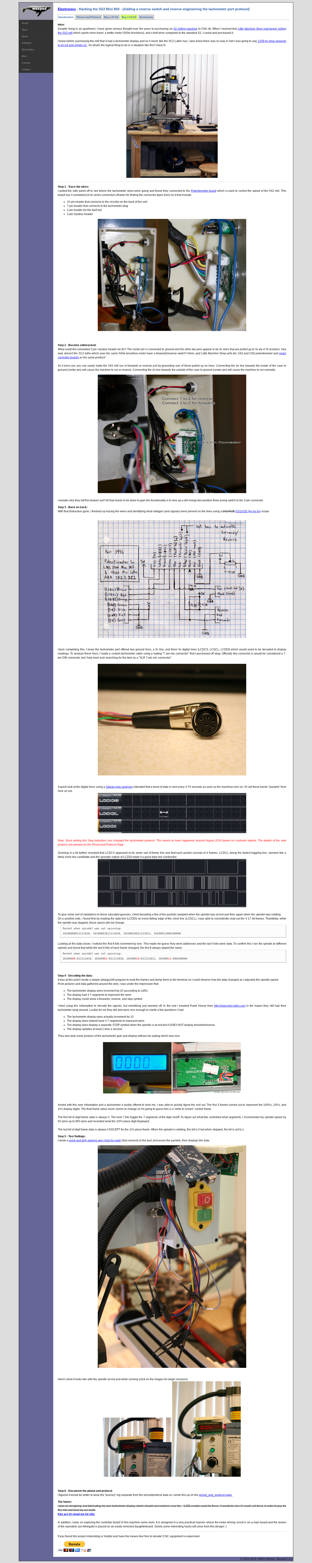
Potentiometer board (204, 190)
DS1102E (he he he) (248, 511)
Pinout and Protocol (89, 17)
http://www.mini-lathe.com (230, 1005)
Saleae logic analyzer (119, 786)
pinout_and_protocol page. (216, 1495)
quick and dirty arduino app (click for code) (95, 1140)
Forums (26, 62)
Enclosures (146, 17)
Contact (26, 69)
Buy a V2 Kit (129, 17)
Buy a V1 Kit (111, 17)
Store (25, 29)
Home (25, 23)
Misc (24, 56)
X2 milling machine (185, 28)
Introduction (65, 17)
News (25, 36)
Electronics (28, 49)
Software (27, 43)
